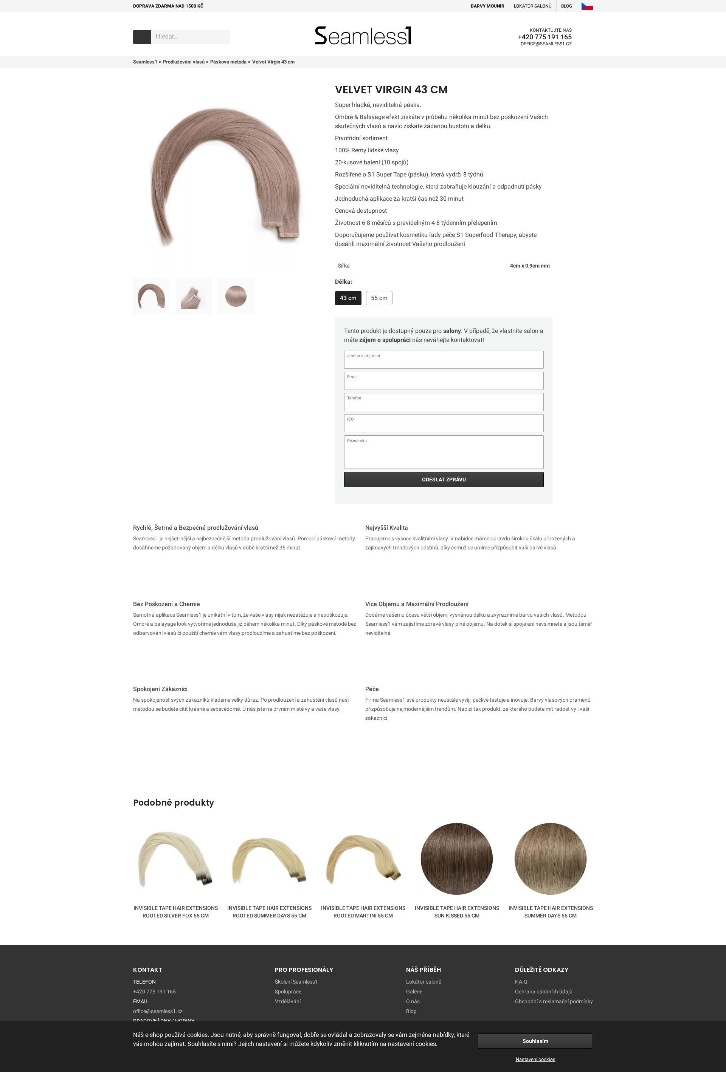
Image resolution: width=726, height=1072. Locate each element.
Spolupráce (288, 991)
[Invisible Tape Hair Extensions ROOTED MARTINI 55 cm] (363, 860)
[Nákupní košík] (587, 37)
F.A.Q (521, 982)
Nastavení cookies (535, 1059)
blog (566, 6)
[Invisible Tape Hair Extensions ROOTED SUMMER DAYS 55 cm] (269, 860)
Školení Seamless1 (296, 982)
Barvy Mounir (487, 6)
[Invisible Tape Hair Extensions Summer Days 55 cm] (550, 860)
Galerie (414, 991)
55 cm (379, 298)
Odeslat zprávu (444, 479)
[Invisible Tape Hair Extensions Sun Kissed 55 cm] (456, 860)
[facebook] (445, 6)
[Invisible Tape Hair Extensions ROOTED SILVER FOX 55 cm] (175, 860)
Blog (411, 1011)
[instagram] (457, 6)
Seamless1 (326, 23)
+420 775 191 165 (545, 37)
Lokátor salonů (533, 6)
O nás (413, 1001)
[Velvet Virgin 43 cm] (151, 296)
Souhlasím (535, 1041)
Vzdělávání (288, 1001)
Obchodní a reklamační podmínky (554, 1001)
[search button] (142, 37)
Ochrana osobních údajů (543, 991)
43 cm (348, 298)
